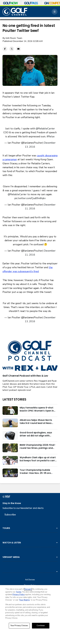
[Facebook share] (5, 48)
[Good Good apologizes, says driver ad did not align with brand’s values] (10, 435)
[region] (30, 608)
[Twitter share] (11, 48)
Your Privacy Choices (19, 625)
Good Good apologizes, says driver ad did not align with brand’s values (36, 434)
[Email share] (18, 48)
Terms (18, 592)
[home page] (15, 12)
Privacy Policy (19, 594)
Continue (41, 625)
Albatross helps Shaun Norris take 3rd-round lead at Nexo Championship (36, 422)
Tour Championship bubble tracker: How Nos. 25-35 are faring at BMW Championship (36, 472)
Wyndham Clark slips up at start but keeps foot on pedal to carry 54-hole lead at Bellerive (38, 459)
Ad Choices (30, 580)
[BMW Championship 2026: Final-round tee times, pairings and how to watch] (10, 447)
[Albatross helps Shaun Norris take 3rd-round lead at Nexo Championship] (10, 423)
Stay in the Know (12, 503)
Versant (28, 589)
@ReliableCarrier (45, 128)
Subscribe (10, 514)
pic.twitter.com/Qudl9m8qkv (30, 198)
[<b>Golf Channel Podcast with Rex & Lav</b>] (30, 356)
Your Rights (24, 600)
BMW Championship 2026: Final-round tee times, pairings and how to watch (37, 446)
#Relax (50, 136)
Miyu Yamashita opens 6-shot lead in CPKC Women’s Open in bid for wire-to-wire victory (37, 409)
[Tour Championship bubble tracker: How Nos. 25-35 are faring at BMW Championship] (10, 473)
